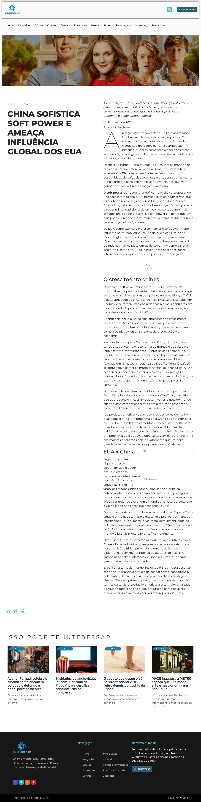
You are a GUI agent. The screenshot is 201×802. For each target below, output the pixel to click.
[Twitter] (21, 782)
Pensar (107, 25)
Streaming (141, 25)
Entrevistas (80, 25)
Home (10, 25)
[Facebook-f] (15, 782)
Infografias (24, 25)
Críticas (38, 25)
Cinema (51, 25)
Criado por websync (178, 798)
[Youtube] (33, 782)
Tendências (158, 25)
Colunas (65, 25)
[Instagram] (27, 782)
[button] (169, 9)
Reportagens (123, 25)
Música (95, 25)
